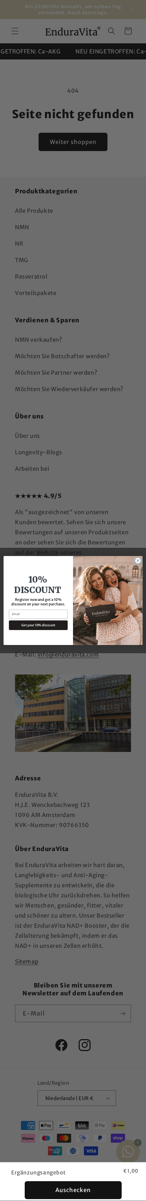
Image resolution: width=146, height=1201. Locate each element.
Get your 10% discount (38, 625)
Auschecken (73, 1190)
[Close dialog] (138, 561)
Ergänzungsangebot (38, 1172)
